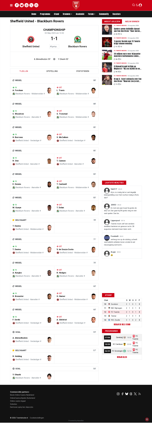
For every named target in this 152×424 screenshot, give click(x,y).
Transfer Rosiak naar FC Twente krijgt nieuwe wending (127, 42)
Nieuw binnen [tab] (132, 21)
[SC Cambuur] (124, 344)
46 (116, 59)
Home (33, 14)
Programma (45, 14)
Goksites (13, 404)
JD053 (114, 205)
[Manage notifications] (147, 419)
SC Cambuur (118, 344)
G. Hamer (61, 296)
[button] (133, 5)
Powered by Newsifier (76, 420)
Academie (80, 14)
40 (116, 72)
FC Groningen (117, 351)
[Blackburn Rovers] (77, 39)
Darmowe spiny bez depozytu (21, 407)
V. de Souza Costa (65, 249)
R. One (16, 161)
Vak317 (114, 189)
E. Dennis (17, 184)
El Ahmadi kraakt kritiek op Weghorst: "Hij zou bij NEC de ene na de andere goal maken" (127, 67)
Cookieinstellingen (37, 418)
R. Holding (17, 356)
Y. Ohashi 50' (63, 59)
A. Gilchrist (62, 319)
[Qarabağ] (124, 337)
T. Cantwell (62, 184)
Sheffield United (30, 46)
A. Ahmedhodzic (20, 338)
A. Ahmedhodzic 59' (42, 59)
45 (116, 34)
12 (121, 34)
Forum (91, 14)
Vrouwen (66, 14)
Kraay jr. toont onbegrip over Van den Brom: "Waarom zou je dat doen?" (127, 80)
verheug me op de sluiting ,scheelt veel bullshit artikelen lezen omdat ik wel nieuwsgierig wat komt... (120, 242)
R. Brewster (18, 296)
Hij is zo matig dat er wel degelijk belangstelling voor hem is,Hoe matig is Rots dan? (121, 195)
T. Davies (17, 226)
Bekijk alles (122, 357)
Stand (56, 14)
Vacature (117, 14)
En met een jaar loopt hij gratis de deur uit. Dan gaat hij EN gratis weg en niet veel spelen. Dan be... (120, 210)
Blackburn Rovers (77, 46)
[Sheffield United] (30, 39)
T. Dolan (60, 207)
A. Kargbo (17, 273)
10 (121, 46)
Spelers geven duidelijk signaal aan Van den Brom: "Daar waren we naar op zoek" (127, 30)
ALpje (113, 252)
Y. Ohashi (17, 374)
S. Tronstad (62, 114)
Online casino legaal (18, 401)
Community (104, 14)
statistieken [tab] (82, 71)
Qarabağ (119, 337)
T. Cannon (61, 161)
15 (116, 84)
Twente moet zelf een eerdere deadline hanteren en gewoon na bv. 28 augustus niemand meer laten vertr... (119, 226)
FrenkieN (115, 236)
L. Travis (60, 90)
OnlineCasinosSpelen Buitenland (22, 398)
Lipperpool (115, 220)
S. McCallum (62, 137)
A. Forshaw (18, 90)
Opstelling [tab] (52, 71)
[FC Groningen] (124, 351)
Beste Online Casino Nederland (22, 395)
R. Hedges (61, 273)
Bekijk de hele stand (122, 324)
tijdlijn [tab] (23, 71)
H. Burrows (18, 137)
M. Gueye (17, 207)
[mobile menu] (11, 5)
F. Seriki (16, 319)
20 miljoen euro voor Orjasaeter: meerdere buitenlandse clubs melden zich (127, 55)
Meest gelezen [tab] (112, 21)
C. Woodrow (18, 114)
